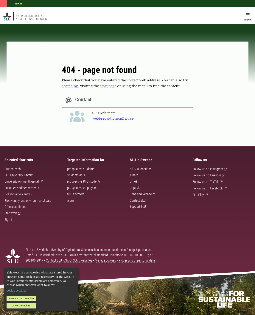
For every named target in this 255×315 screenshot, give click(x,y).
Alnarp (134, 175)
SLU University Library (18, 175)
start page (108, 86)
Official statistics (15, 207)
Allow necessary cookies (21, 298)
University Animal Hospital (21, 181)
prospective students (80, 169)
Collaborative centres (18, 194)
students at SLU (77, 175)
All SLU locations (141, 169)
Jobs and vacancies (143, 194)
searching (70, 86)
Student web (12, 169)
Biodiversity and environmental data (27, 200)
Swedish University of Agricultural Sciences (31, 17)
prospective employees (82, 188)
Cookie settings (16, 290)
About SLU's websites (78, 260)
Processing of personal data (137, 260)
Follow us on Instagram (207, 169)
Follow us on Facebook (207, 188)
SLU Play (198, 195)
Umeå (133, 181)
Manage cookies (105, 260)
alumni (71, 200)
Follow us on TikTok (205, 182)
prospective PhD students (84, 181)
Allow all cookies (21, 305)
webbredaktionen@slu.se (113, 118)
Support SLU (138, 206)
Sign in (8, 219)
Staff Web (10, 213)
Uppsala (135, 188)
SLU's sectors (75, 194)
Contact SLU (138, 200)
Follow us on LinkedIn (206, 175)
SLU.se (18, 3)
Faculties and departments (21, 188)
